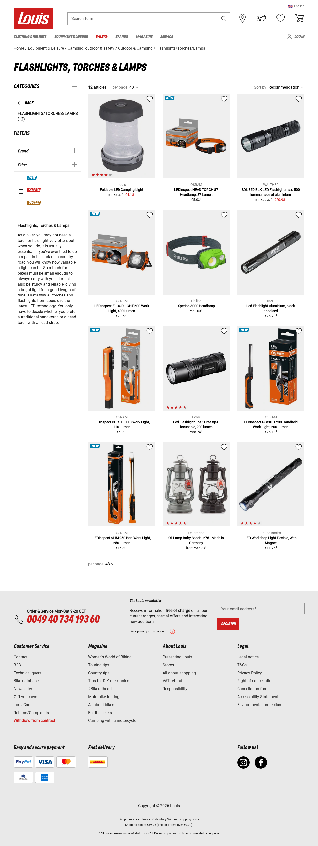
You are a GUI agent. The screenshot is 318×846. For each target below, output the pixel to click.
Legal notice (248, 657)
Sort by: (260, 87)
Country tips (98, 673)
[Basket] (299, 18)
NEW (32, 178)
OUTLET (34, 203)
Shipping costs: (135, 825)
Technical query (27, 673)
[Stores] (243, 18)
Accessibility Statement (257, 696)
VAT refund (172, 680)
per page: (120, 87)
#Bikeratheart (100, 688)
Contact (20, 657)
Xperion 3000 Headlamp (196, 306)
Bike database (26, 680)
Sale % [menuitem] (101, 37)
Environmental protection (259, 704)
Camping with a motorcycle (112, 720)
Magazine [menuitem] (144, 37)
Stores (168, 665)
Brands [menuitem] (121, 37)
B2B (17, 665)
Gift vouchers (25, 696)
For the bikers (100, 712)
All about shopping (179, 673)
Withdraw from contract (34, 720)
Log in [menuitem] (299, 37)
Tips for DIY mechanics (108, 680)
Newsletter (23, 688)
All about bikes (101, 704)
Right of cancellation (255, 680)
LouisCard (23, 704)
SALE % (34, 190)
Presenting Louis (177, 657)
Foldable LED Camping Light (121, 190)
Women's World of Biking (110, 657)
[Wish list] (280, 18)
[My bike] (262, 18)
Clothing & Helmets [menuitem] (30, 37)
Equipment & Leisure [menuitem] (71, 37)
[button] (296, 6)
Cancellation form (253, 688)
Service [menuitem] (166, 37)
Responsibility (175, 688)
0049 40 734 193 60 (63, 619)
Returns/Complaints (31, 712)
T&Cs (242, 665)
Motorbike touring (103, 696)
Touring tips (98, 665)
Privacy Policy (249, 673)
